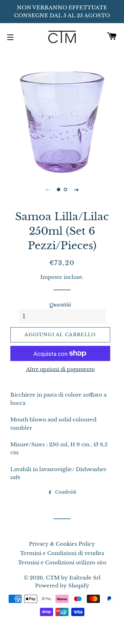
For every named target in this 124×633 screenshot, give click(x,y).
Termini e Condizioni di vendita (62, 553)
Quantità (60, 304)
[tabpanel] (62, 111)
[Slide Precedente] (47, 189)
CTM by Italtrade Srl (73, 577)
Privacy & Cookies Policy (62, 544)
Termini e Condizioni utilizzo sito (62, 562)
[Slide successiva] (76, 189)
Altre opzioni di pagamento (60, 369)
